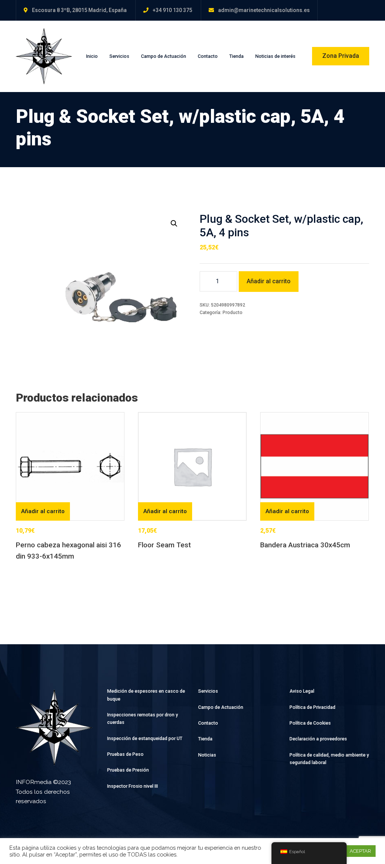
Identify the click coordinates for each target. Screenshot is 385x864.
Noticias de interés (275, 56)
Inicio (92, 56)
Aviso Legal (302, 691)
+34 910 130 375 (172, 10)
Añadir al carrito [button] (43, 511)
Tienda (236, 56)
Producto (233, 312)
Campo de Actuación (163, 56)
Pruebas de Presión (128, 770)
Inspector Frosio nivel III (132, 786)
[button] (174, 223)
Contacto (208, 56)
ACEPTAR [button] (360, 851)
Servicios (119, 56)
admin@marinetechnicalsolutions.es (264, 10)
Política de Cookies (310, 723)
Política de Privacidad (312, 707)
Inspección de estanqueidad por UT (144, 738)
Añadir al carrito (269, 281)
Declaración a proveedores (318, 739)
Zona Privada (340, 55)
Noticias (207, 755)
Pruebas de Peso (125, 754)
